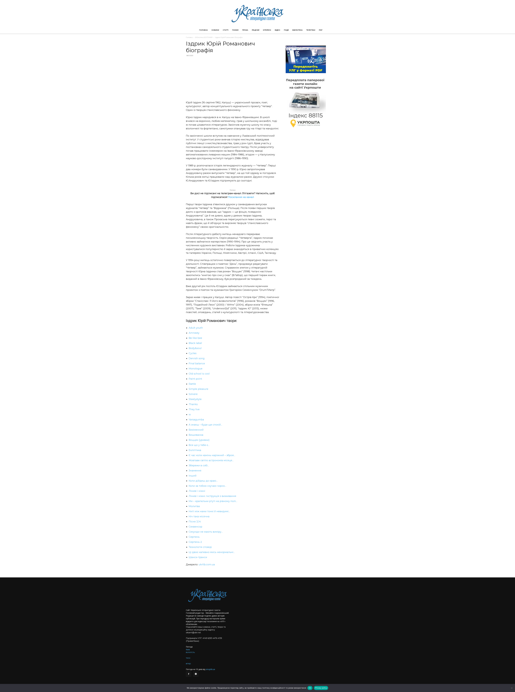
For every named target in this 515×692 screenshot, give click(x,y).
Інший (192, 475)
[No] (511, 688)
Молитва (194, 506)
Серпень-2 (195, 542)
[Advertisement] (232, 78)
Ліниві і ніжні (197, 491)
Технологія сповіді (200, 547)
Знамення (195, 470)
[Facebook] (188, 674)
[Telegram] (195, 674)
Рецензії (255, 30)
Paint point (195, 378)
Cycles (192, 353)
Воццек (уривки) (199, 440)
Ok (310, 688)
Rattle (192, 383)
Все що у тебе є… (199, 445)
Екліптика (195, 450)
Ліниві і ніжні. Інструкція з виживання (212, 496)
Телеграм (310, 30)
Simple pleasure (198, 389)
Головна (203, 30)
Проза (245, 30)
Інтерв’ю (267, 30)
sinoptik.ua (210, 669)
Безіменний (196, 429)
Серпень (194, 536)
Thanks (193, 404)
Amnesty (194, 332)
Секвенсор (195, 526)
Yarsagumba (196, 419)
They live (194, 409)
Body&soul (195, 348)
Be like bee (195, 338)
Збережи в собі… (199, 465)
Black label (195, 343)
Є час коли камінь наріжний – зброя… (212, 455)
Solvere (193, 394)
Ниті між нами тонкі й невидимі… (209, 511)
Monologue (195, 368)
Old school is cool (199, 373)
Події (286, 30)
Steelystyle (195, 399)
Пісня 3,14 (195, 521)
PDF (320, 30)
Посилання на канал (241, 197)
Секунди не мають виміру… (206, 531)
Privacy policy (321, 688)
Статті (225, 30)
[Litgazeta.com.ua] (257, 13)
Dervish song (197, 358)
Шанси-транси (198, 557)
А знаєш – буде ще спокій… (205, 424)
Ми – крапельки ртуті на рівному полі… (213, 501)
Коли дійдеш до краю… (203, 480)
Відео (277, 30)
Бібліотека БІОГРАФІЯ (203, 37)
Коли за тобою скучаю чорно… (207, 485)
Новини (215, 30)
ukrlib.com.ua (207, 564)
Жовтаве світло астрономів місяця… (211, 460)
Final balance (197, 363)
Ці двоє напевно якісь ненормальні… (212, 552)
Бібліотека (297, 30)
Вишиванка (196, 434)
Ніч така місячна (199, 516)
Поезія (235, 30)
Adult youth (196, 327)
